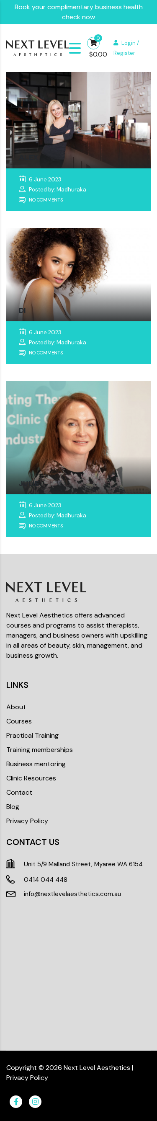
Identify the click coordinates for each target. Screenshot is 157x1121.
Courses (19, 721)
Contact (19, 792)
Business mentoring (36, 763)
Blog (12, 806)
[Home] (37, 47)
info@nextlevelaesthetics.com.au (72, 894)
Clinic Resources (31, 778)
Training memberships (39, 749)
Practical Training (32, 735)
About (16, 707)
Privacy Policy (27, 820)
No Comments (45, 200)
